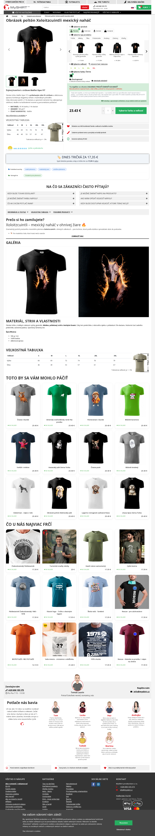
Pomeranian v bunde (95, 420)
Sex (67, 796)
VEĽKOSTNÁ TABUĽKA (99, 64)
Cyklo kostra (132, 566)
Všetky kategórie (23, 12)
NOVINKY (57, 12)
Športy (68, 799)
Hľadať (84, 7)
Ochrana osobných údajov (15, 804)
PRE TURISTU (103, 2)
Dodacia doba (10, 791)
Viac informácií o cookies (31, 831)
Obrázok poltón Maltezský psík (59, 513)
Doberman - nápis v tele (23, 513)
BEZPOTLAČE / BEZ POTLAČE (23, 659)
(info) (96, 161)
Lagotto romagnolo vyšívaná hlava (96, 513)
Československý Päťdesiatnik (23, 566)
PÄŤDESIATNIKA (44, 2)
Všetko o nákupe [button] (111, 12)
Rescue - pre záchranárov (132, 611)
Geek (44, 806)
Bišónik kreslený (132, 467)
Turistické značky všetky (59, 566)
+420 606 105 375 (101, 6)
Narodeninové (71, 784)
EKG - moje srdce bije (50, 799)
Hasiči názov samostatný (96, 566)
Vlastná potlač (72, 12)
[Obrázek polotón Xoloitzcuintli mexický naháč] (41, 281)
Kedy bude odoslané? (100, 81)
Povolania (70, 789)
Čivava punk (95, 467)
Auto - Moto (47, 791)
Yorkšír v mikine (23, 467)
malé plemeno (30, 169)
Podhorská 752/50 (123, 796)
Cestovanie (46, 796)
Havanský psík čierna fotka (59, 467)
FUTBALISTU (74, 2)
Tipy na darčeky (48, 784)
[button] (133, 7)
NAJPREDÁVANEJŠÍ (91, 12)
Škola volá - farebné (96, 611)
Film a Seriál (46, 804)
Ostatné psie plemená (34, 16)
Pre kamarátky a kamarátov (76, 791)
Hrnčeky (45, 794)
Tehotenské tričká (73, 804)
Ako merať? (9, 796)
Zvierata (14, 16)
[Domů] (7, 16)
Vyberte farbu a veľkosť (131, 110)
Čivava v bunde (23, 420)
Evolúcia (45, 801)
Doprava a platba (12, 794)
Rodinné (69, 794)
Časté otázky (10, 789)
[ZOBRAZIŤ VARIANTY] (23, 400)
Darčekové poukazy (50, 786)
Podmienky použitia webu (15, 809)
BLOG (7, 786)
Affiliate (8, 801)
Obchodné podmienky (13, 806)
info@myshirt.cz (142, 691)
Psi (22, 16)
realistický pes (44, 169)
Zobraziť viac (78, 236)
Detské (98, 31)
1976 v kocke (96, 659)
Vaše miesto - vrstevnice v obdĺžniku (59, 659)
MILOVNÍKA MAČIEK (136, 2)
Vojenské (69, 809)
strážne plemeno (59, 169)
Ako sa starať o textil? (13, 799)
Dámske (87, 31)
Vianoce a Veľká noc (73, 806)
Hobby (45, 809)
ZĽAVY (46, 12)
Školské (69, 801)
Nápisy (68, 786)
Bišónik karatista (132, 420)
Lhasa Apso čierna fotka (132, 513)
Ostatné (110, 31)
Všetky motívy (47, 789)
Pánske (75, 31)
